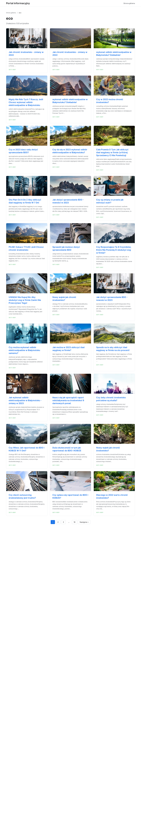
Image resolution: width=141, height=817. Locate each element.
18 (74, 522)
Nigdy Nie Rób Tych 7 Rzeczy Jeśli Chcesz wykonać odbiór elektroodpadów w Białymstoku (26, 102)
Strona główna (129, 3)
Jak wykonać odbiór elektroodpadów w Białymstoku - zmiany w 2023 (25, 400)
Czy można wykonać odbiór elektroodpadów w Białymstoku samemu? (24, 350)
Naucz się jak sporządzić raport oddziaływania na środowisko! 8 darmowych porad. (68, 400)
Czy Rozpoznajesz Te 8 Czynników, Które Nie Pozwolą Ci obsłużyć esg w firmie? (113, 250)
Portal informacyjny (18, 3)
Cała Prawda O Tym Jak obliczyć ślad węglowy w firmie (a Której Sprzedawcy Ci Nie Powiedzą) (112, 152)
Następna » (84, 522)
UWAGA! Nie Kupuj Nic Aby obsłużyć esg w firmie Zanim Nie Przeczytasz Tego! (25, 300)
